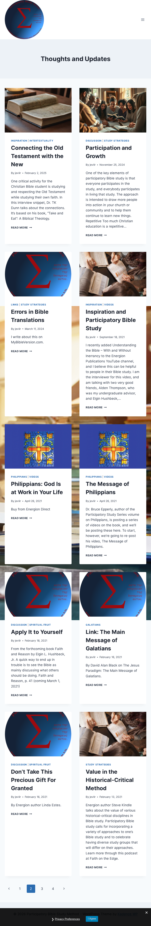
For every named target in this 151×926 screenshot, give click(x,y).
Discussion (94, 140)
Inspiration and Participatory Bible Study (111, 320)
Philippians (19, 476)
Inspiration (19, 140)
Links (14, 304)
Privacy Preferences (67, 919)
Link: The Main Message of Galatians (105, 640)
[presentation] (38, 110)
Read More (21, 227)
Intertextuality (41, 140)
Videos (109, 304)
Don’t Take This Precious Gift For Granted (33, 780)
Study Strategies (116, 140)
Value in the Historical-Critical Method (110, 780)
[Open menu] (142, 19)
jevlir (18, 173)
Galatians (93, 624)
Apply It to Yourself (37, 632)
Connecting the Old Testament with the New (37, 156)
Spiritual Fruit (40, 624)
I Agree (92, 918)
